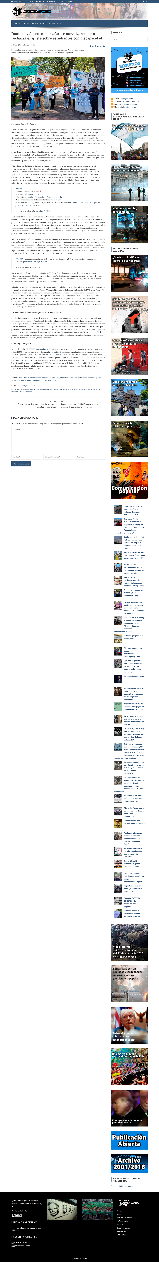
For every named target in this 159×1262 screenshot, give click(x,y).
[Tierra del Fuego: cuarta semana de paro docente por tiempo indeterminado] (118, 811)
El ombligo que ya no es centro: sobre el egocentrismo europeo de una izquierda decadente (134, 694)
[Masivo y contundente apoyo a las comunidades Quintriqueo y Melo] (118, 651)
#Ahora (18, 189)
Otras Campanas (123, 1228)
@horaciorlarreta (32, 194)
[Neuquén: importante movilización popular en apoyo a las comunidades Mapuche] (118, 876)
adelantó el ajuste (47, 349)
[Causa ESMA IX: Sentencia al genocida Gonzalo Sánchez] (118, 864)
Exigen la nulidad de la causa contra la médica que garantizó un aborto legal (37, 404)
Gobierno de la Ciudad (66, 389)
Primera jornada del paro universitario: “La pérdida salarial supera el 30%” (134, 555)
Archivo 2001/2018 (52, 1)
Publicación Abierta (66, 1)
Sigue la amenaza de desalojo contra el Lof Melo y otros (133, 889)
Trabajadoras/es (31, 386)
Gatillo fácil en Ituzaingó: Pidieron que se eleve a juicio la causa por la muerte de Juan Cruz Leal (134, 542)
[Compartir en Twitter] (93, 46)
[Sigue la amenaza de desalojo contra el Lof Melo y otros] (118, 888)
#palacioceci (37, 197)
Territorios (31, 24)
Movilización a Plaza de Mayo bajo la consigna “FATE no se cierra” (133, 798)
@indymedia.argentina (130, 101)
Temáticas (18, 24)
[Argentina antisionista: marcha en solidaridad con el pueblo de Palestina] (118, 851)
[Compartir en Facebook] (90, 46)
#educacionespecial (79, 203)
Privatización (15, 392)
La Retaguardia (122, 1221)
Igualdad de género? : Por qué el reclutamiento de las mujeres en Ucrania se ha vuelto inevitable (134, 666)
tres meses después (54, 355)
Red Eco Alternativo (124, 1218)
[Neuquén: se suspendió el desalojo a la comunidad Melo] (118, 593)
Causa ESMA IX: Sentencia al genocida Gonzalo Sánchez (133, 864)
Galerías (43, 24)
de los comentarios (21, 1246)
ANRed (119, 1214)
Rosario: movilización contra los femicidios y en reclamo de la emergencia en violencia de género (134, 608)
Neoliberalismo (95, 389)
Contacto (42, 1)
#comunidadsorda (54, 197)
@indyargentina (127, 99)
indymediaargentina (129, 104)
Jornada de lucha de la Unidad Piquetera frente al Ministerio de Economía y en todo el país (79, 404)
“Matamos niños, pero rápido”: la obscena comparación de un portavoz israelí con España (133, 838)
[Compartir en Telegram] (103, 46)
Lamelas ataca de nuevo (134, 676)
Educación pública (53, 389)
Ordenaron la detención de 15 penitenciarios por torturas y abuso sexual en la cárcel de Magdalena (134, 767)
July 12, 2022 (45, 211)
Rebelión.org (121, 1231)
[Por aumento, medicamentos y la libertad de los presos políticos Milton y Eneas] (118, 580)
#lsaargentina (94, 203)
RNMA (119, 1211)
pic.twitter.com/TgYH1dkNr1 (35, 262)
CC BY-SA (23, 1211)
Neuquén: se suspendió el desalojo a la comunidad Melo (134, 593)
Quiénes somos (33, 1)
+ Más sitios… (122, 1235)
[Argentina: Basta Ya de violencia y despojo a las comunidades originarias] (118, 706)
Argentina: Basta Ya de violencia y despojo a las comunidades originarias (134, 706)
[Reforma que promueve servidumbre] (118, 638)
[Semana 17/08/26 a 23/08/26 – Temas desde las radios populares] (118, 901)
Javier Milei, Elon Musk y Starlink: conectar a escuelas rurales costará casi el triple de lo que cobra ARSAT (134, 734)
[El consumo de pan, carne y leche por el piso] (118, 823)
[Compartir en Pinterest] (95, 46)
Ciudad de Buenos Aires (31, 389)
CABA (23, 386)
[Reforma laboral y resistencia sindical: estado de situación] (118, 913)
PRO (21, 392)
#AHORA (19, 259)
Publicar (55, 24)
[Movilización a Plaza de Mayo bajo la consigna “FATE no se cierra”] (118, 798)
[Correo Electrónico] (98, 46)
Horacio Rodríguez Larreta (82, 389)
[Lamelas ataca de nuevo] (118, 679)
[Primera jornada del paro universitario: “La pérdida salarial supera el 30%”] (118, 555)
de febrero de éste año (27, 360)
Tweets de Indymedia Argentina (123, 1186)
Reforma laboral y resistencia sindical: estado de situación (132, 913)
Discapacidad (43, 389)
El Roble (120, 1225)
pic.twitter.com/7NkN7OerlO (27, 205)
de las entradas (19, 1242)
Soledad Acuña (27, 392)
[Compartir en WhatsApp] (101, 46)
